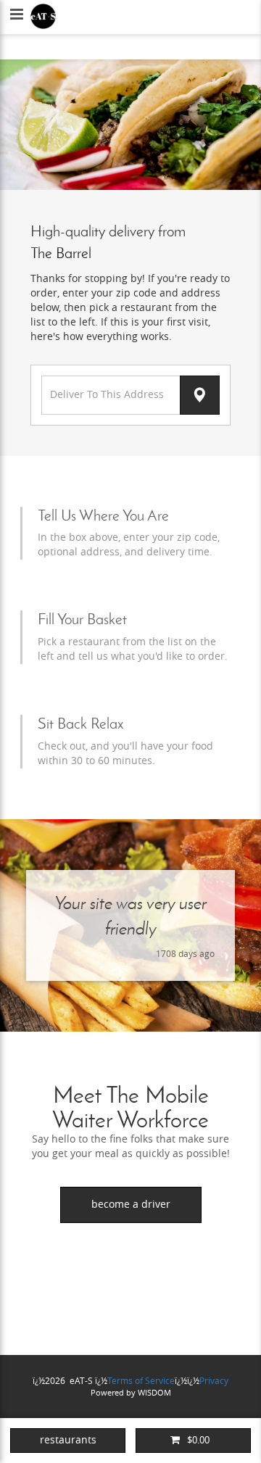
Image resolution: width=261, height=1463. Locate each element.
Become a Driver (130, 1204)
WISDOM (154, 1393)
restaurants (68, 1440)
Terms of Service (141, 1381)
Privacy (213, 1381)
